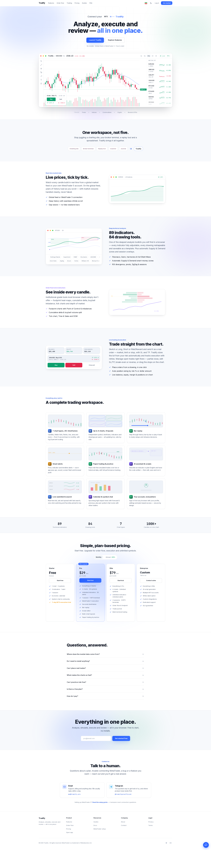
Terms (150, 825)
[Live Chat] (206, 845)
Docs (95, 825)
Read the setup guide (99, 802)
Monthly (98, 557)
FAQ (90, 3)
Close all (92, 365)
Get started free (121, 738)
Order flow (60, 3)
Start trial (90, 580)
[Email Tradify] (170, 843)
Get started (167, 3)
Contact (123, 825)
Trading (69, 3)
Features (51, 3)
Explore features (115, 40)
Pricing (77, 3)
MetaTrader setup (100, 829)
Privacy (150, 822)
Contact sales (151, 580)
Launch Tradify (95, 40)
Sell (74, 365)
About (123, 822)
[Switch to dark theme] (151, 3)
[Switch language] (146, 3)
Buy (56, 365)
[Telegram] (166, 843)
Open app (69, 832)
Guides (84, 3)
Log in (157, 3)
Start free (60, 580)
